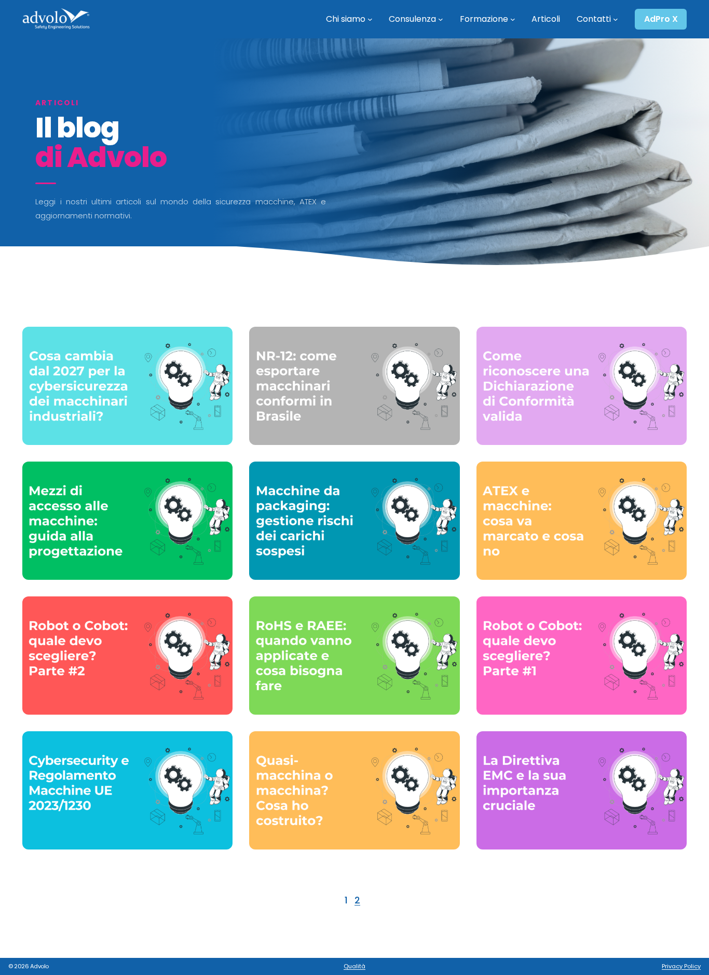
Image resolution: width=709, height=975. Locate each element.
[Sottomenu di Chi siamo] (370, 19)
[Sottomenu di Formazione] (512, 19)
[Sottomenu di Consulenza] (440, 19)
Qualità (354, 966)
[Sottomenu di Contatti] (615, 19)
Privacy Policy (681, 966)
